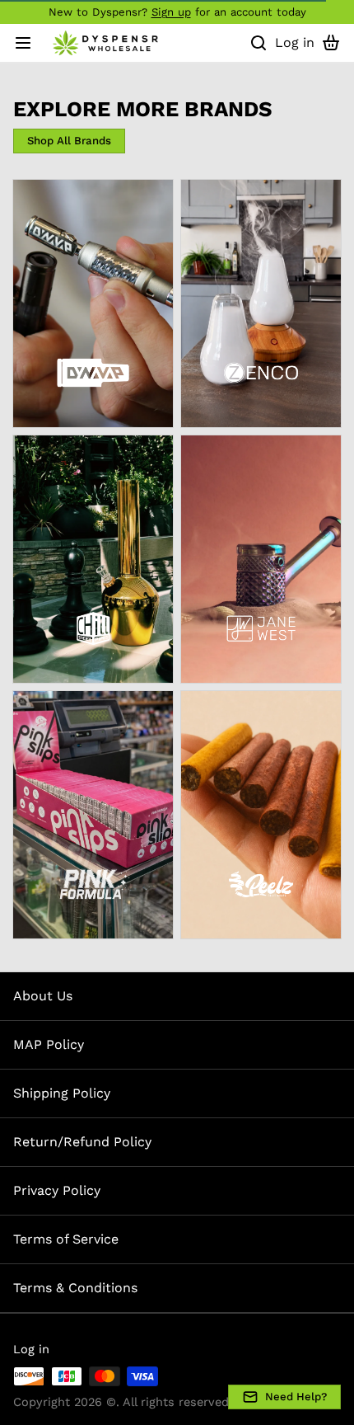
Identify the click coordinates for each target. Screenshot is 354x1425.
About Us (42, 996)
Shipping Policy (61, 1093)
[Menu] (29, 43)
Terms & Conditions (75, 1288)
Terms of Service (66, 1239)
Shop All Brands (69, 140)
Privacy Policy (56, 1190)
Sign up (171, 12)
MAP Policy (48, 1044)
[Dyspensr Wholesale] (107, 43)
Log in (31, 1349)
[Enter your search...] (258, 43)
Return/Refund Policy (82, 1142)
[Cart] (331, 43)
